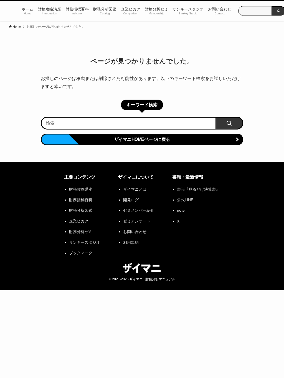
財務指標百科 (80, 200)
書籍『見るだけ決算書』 (198, 189)
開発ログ (131, 200)
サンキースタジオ (84, 242)
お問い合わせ (134, 231)
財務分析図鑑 (80, 210)
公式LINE (185, 200)
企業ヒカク (78, 221)
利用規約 (131, 242)
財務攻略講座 (80, 189)
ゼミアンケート (136, 221)
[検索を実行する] (229, 123)
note (181, 210)
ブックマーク (80, 253)
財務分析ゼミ (80, 231)
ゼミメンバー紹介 (138, 210)
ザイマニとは (134, 189)
